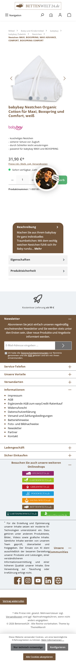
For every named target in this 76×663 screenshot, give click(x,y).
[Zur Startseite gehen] (38, 6)
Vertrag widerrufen (13, 601)
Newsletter (15, 428)
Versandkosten (14, 616)
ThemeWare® (38, 627)
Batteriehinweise (18, 420)
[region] (38, 78)
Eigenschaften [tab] (20, 259)
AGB (30, 355)
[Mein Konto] (60, 15)
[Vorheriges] (11, 78)
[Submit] (63, 345)
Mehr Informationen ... (52, 640)
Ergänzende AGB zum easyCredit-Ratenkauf (35, 403)
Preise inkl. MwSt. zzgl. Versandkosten (28, 163)
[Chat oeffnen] (46, 178)
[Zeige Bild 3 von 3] (45, 98)
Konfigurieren (57, 647)
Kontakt (13, 436)
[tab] (38, 238)
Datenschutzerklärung (22, 412)
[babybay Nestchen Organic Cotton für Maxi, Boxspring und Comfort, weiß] (38, 78)
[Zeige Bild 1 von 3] (30, 98)
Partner (12, 432)
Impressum (15, 395)
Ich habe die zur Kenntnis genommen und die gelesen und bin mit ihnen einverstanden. (35, 355)
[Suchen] (42, 15)
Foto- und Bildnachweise (23, 424)
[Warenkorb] (69, 15)
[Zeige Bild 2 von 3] (38, 98)
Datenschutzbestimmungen (35, 352)
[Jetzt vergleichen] (51, 15)
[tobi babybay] (38, 127)
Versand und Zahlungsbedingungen (30, 416)
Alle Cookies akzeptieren (39, 656)
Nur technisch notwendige (28, 647)
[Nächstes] (64, 78)
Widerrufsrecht (17, 408)
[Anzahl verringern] (12, 180)
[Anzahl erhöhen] (33, 180)
